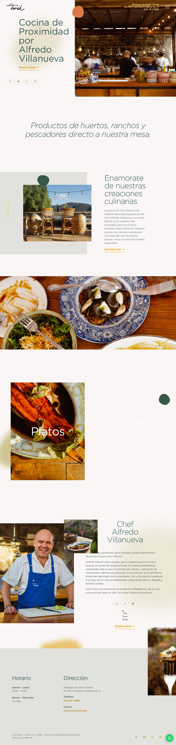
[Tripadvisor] (18, 81)
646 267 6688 (72, 700)
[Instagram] (35, 81)
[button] (169, 738)
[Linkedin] (133, 603)
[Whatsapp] (26, 81)
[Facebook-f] (10, 81)
